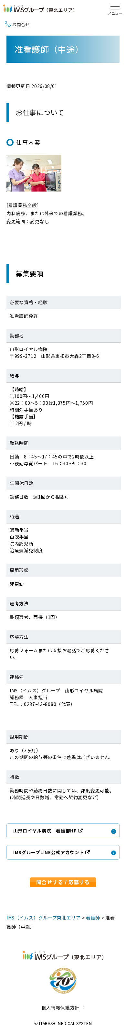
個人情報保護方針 (61, 1007)
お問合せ (21, 24)
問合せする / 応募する (63, 882)
